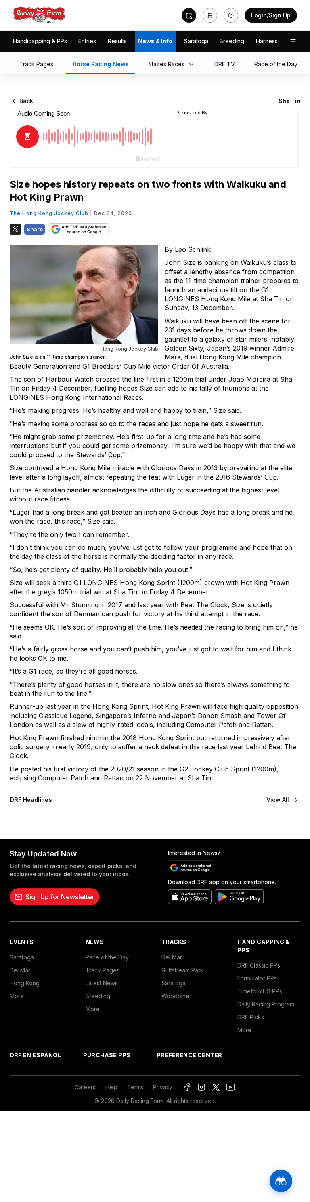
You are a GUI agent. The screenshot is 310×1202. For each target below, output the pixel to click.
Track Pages (102, 970)
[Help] (231, 15)
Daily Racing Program (265, 1004)
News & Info (155, 41)
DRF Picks (250, 1017)
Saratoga (196, 41)
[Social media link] (187, 1087)
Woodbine (175, 996)
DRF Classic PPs (258, 965)
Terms (135, 1087)
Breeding (232, 41)
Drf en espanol (35, 1055)
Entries (87, 41)
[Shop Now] (210, 15)
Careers (85, 1087)
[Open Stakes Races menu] (192, 64)
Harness (267, 41)
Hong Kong (25, 983)
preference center (189, 1055)
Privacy (162, 1087)
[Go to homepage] (39, 15)
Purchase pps (106, 1055)
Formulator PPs (257, 978)
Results (117, 41)
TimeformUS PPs (259, 991)
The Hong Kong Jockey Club (49, 213)
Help (111, 1087)
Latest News (102, 983)
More (17, 996)
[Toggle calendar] (189, 15)
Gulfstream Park (182, 970)
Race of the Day (107, 957)
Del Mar (20, 970)
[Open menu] (293, 41)
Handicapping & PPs (40, 41)
